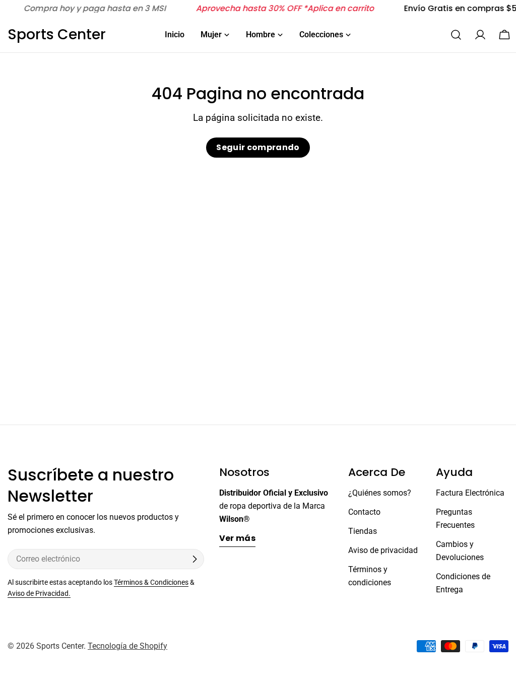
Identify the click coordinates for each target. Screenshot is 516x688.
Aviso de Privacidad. (39, 593)
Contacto (364, 512)
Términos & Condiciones (151, 582)
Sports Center (57, 34)
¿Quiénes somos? (379, 493)
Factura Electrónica (470, 493)
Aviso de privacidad (383, 550)
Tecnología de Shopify (127, 646)
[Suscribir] (194, 559)
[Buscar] (456, 35)
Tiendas (362, 531)
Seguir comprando (257, 147)
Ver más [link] (237, 538)
